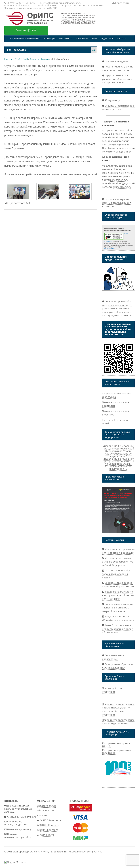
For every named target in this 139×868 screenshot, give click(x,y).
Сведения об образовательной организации (33, 38)
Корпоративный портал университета (84, 5)
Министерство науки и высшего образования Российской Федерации (118, 561)
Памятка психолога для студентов (115, 412)
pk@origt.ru (119, 169)
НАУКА (94, 38)
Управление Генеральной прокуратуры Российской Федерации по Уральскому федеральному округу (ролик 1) (118, 451)
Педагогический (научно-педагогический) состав (118, 68)
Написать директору (19, 829)
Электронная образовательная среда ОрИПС (30, 8)
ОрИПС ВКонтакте (50, 820)
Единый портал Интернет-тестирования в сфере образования (117, 629)
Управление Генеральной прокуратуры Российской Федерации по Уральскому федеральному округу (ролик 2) (118, 463)
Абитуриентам (45, 810)
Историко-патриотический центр (116, 751)
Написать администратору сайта (17, 835)
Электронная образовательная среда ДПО (117, 666)
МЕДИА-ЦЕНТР (107, 38)
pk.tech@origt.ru (119, 179)
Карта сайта (122, 3)
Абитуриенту (112, 100)
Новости (42, 815)
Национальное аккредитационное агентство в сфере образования (117, 607)
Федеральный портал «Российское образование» (118, 618)
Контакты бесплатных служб (115, 421)
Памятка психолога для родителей (115, 404)
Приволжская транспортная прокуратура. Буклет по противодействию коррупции (118, 709)
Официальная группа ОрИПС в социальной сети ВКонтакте (117, 203)
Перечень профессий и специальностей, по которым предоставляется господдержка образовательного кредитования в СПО (117, 308)
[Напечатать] (93, 50)
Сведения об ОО (46, 805)
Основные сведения (116, 61)
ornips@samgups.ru (70, 3)
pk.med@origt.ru (122, 186)
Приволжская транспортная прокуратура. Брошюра (118, 721)
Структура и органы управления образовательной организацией (118, 79)
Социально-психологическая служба (116, 395)
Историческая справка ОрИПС (116, 745)
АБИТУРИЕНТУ (65, 38)
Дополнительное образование (113, 657)
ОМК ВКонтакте (49, 829)
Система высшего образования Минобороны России (117, 574)
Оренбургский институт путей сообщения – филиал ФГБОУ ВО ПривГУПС (60, 851)
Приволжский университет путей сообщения (30, 5)
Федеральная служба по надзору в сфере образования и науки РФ (118, 595)
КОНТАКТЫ (121, 38)
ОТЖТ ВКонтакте (49, 825)
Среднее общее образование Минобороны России (118, 584)
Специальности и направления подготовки (118, 107)
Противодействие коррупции (112, 689)
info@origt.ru (50, 3)
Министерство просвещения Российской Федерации (118, 550)
